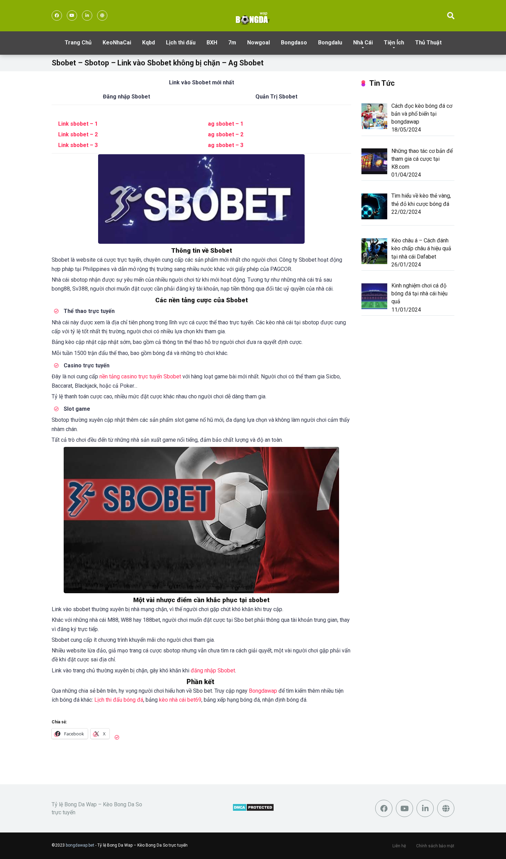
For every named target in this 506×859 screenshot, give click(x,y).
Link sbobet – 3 (78, 145)
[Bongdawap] (253, 18)
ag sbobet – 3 (225, 145)
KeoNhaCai (117, 42)
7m (232, 42)
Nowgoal (258, 42)
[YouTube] (72, 15)
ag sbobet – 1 (225, 124)
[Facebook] (57, 15)
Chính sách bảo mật (435, 846)
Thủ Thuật (428, 42)
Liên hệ (399, 846)
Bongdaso (294, 42)
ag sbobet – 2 (225, 134)
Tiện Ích (394, 42)
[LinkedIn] (87, 15)
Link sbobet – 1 (78, 124)
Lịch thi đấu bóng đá (118, 699)
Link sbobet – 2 (78, 134)
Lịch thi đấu (181, 42)
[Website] (102, 15)
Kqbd (148, 42)
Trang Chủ (78, 42)
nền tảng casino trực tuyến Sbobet (140, 376)
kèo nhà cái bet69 (180, 699)
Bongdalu (330, 42)
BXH (212, 42)
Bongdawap (263, 691)
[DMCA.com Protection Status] (253, 809)
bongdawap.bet (80, 845)
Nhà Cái (363, 42)
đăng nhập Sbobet (213, 670)
